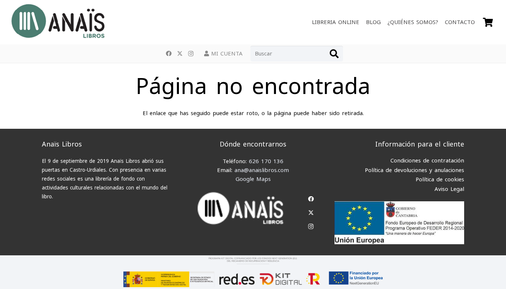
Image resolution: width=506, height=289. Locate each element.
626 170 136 (266, 161)
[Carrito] (488, 22)
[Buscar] (334, 54)
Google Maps (253, 179)
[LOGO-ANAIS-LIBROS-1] (58, 22)
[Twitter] (179, 53)
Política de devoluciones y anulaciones (414, 170)
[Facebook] (168, 53)
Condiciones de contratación (427, 160)
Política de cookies (440, 179)
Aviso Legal (449, 189)
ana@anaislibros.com (261, 170)
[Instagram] (190, 53)
